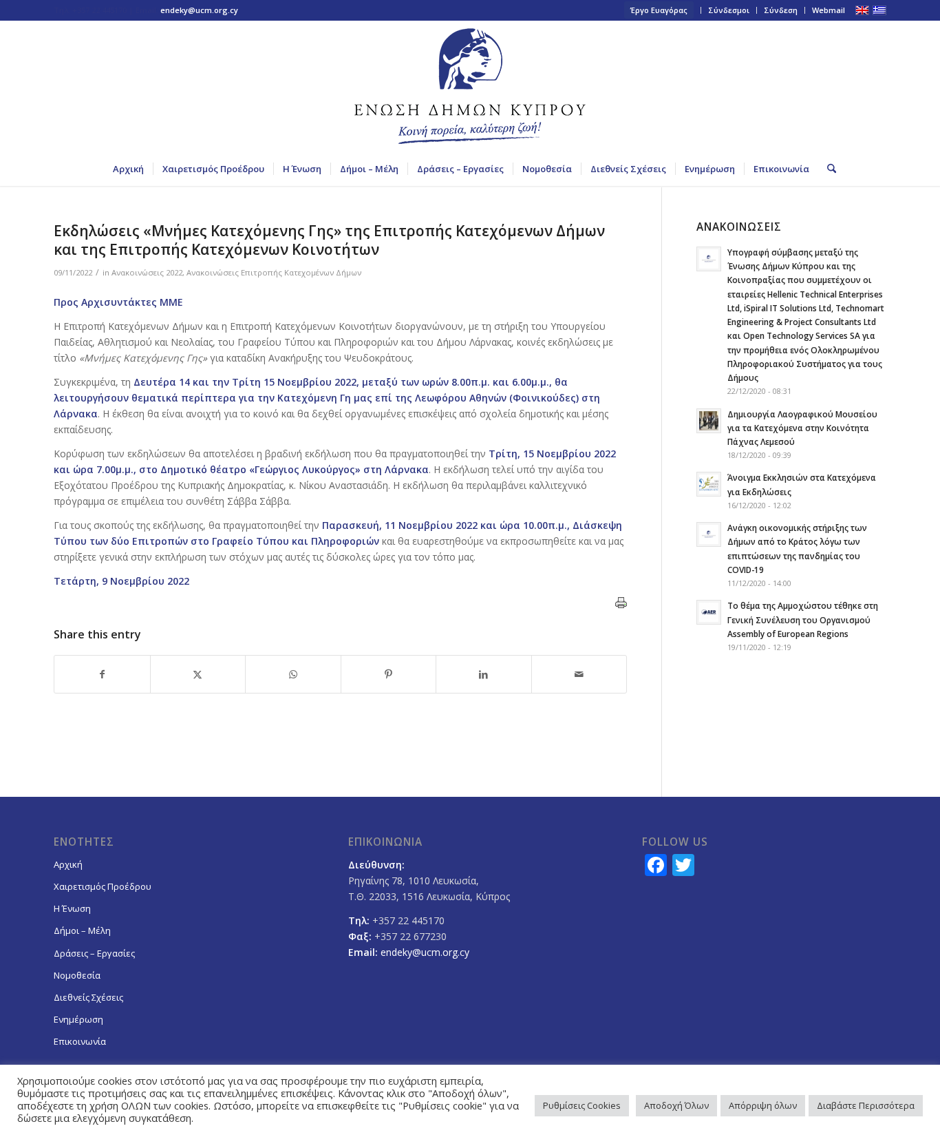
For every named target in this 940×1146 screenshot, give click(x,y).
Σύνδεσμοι (728, 10)
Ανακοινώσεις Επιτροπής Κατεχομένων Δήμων (273, 272)
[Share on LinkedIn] (483, 674)
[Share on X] (198, 674)
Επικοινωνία (80, 1041)
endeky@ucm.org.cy (199, 10)
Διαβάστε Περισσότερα (866, 1105)
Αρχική (68, 864)
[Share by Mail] (579, 674)
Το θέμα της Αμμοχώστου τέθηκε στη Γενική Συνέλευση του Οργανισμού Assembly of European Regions (802, 619)
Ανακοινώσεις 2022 (146, 272)
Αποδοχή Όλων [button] (676, 1105)
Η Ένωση (72, 908)
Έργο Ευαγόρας (658, 10)
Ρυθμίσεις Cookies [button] (582, 1105)
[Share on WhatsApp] (293, 674)
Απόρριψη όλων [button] (763, 1105)
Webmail (828, 10)
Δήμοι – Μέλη (82, 930)
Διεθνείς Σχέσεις (88, 997)
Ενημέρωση (78, 1019)
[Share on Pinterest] (388, 674)
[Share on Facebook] (102, 674)
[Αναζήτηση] (827, 169)
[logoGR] (470, 86)
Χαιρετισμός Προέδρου (102, 886)
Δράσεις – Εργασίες (94, 953)
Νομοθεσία (77, 975)
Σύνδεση (781, 10)
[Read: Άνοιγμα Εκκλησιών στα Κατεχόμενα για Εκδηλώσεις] (708, 484)
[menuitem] (659, 10)
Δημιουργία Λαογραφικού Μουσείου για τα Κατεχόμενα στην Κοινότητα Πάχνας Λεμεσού (802, 427)
